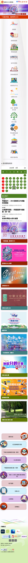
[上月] (3, 168)
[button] (21, 2)
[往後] (23, 14)
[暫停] (25, 14)
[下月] (25, 168)
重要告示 (2, 543)
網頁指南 (10, 543)
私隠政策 (6, 543)
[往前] (21, 14)
